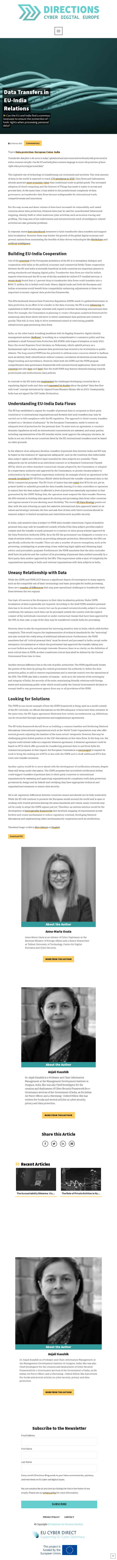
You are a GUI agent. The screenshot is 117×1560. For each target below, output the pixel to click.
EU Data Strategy (85, 502)
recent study (14, 280)
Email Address (28, 1435)
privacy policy (49, 1492)
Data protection (25, 151)
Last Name (26, 1461)
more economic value (38, 182)
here (30, 368)
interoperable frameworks (38, 810)
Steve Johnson (41, 827)
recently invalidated (18, 478)
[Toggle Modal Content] (58, 31)
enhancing (95, 304)
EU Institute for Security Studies (65, 1524)
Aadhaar (36, 337)
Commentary (33, 143)
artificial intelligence (19, 243)
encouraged (84, 750)
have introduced (36, 231)
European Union (44, 151)
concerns (13, 368)
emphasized (47, 381)
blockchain (97, 239)
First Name (26, 1448)
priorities (24, 260)
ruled (76, 482)
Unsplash (55, 827)
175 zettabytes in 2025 (63, 178)
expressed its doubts (59, 385)
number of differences (31, 587)
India (57, 151)
